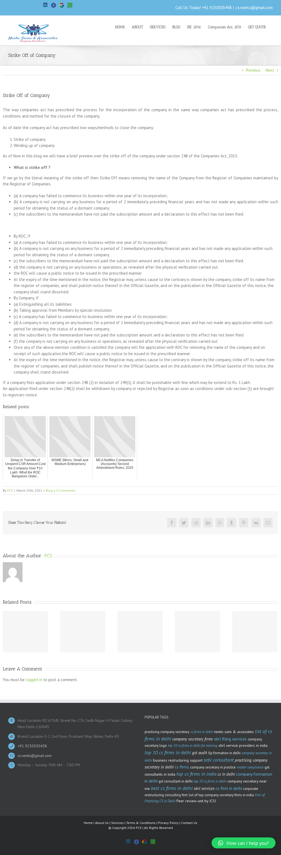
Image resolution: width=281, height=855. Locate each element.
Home (88, 823)
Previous (253, 70)
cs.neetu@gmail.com (254, 7)
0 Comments (65, 490)
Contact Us (189, 823)
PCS (10, 490)
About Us (102, 823)
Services (117, 823)
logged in (34, 679)
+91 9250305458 (217, 7)
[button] (244, 842)
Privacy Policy (168, 823)
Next (270, 70)
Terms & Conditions (141, 823)
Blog (49, 490)
